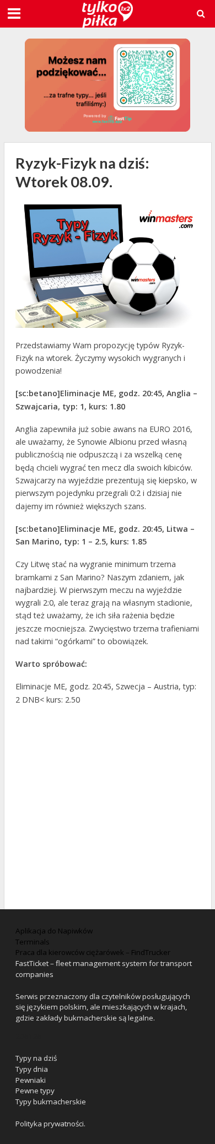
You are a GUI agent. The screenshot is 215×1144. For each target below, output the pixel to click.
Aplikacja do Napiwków (54, 931)
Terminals (32, 942)
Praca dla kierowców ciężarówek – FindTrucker (92, 952)
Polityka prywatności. (50, 1124)
